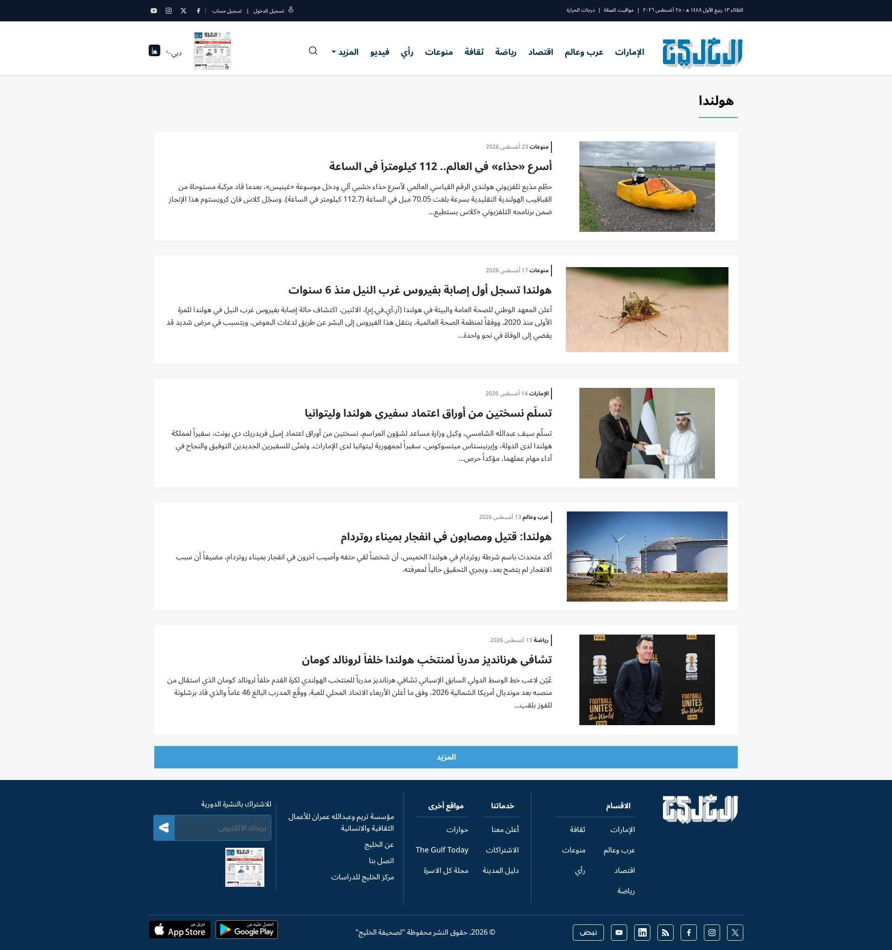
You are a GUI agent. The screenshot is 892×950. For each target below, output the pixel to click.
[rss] (665, 932)
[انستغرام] (168, 10)
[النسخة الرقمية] (212, 53)
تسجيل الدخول (269, 11)
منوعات (439, 52)
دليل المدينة (501, 870)
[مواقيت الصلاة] (154, 53)
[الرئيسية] (701, 822)
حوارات (457, 830)
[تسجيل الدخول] (291, 11)
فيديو (379, 52)
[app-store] (180, 932)
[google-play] (247, 932)
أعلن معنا (505, 830)
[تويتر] (183, 10)
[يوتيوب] (154, 10)
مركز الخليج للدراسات (362, 877)
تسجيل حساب (227, 11)
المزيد (348, 52)
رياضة (506, 52)
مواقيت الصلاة (619, 10)
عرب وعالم (584, 52)
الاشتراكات (502, 850)
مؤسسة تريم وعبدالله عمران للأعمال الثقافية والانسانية (341, 822)
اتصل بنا (381, 861)
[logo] (703, 53)
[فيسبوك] (198, 10)
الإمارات (629, 52)
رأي (407, 52)
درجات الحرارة (581, 10)
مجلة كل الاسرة (446, 870)
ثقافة (474, 52)
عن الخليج (379, 844)
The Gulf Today (442, 850)
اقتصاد (540, 52)
